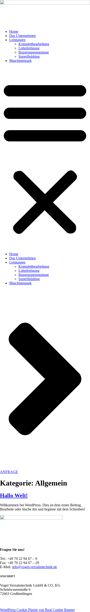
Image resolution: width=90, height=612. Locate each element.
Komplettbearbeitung (33, 44)
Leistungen (17, 40)
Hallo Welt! (14, 495)
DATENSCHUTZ (38, 606)
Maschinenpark (20, 61)
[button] (45, 157)
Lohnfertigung (28, 48)
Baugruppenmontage (33, 52)
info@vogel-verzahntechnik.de (34, 567)
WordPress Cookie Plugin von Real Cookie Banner (37, 610)
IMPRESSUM (10, 606)
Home (13, 31)
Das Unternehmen (22, 36)
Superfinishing (29, 56)
